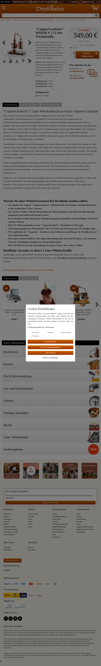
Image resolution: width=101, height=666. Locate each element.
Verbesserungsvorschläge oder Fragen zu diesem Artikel (28, 270)
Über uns (31, 547)
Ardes (30, 519)
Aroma (79, 516)
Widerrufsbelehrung (59, 527)
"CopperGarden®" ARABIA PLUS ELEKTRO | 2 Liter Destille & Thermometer (81, 312)
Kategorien (9, 509)
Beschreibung (11, 104)
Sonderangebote (9, 534)
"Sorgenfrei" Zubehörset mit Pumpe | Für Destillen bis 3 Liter (14, 312)
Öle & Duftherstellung (11, 529)
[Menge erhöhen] (74, 53)
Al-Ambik (31, 516)
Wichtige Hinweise (51, 104)
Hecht (30, 527)
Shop (78, 514)
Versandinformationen (59, 516)
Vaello (30, 522)
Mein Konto (9, 542)
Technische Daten (30, 104)
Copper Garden (33, 514)
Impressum (56, 537)
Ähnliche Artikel (29, 278)
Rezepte (79, 522)
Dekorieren (7, 519)
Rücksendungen (57, 529)
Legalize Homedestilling (85, 527)
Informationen (83, 509)
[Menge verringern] (74, 56)
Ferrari (30, 524)
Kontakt (54, 514)
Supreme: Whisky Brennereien (45, 20)
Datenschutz (56, 519)
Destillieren (8, 20)
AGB (53, 534)
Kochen (6, 516)
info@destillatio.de (76, 71)
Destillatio (32, 542)
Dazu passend (10, 278)
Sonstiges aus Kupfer (11, 532)
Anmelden (7, 547)
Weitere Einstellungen (50, 358)
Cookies (55, 522)
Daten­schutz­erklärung (36, 327)
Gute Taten (31, 550)
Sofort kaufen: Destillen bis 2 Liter (24, 20)
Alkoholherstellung (10, 527)
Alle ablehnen (50, 353)
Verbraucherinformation (60, 524)
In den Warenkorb (87, 54)
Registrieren (8, 550)
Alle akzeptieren (50, 342)
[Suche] (96, 15)
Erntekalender (81, 519)
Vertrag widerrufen (12, 560)
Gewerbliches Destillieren (85, 529)
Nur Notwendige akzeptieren (50, 347)
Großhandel (81, 532)
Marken (31, 509)
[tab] (11, 105)
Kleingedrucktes (59, 509)
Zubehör (6, 522)
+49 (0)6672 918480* (76, 78)
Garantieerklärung (58, 532)
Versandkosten (91, 45)
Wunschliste (75, 48)
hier (48, 258)
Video (79, 524)
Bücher (6, 524)
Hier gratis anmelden (50, 502)
